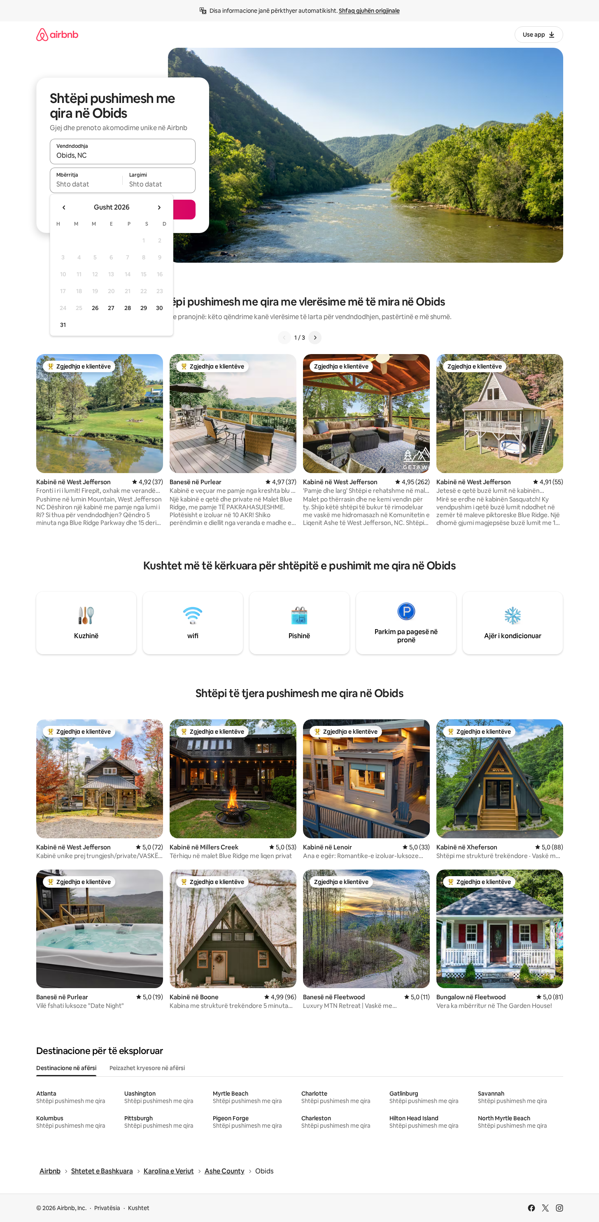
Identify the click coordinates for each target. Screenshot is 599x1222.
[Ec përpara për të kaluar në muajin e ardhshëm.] (158, 207)
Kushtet (138, 1208)
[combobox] (122, 155)
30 (159, 308)
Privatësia (107, 1208)
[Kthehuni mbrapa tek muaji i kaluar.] (64, 207)
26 (95, 308)
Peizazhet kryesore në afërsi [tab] (147, 1068)
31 (63, 325)
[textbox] (86, 184)
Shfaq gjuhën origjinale (369, 10)
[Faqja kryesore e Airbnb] (57, 34)
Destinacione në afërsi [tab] (66, 1068)
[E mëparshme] (284, 337)
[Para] (315, 337)
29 (143, 308)
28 (127, 308)
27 (111, 308)
